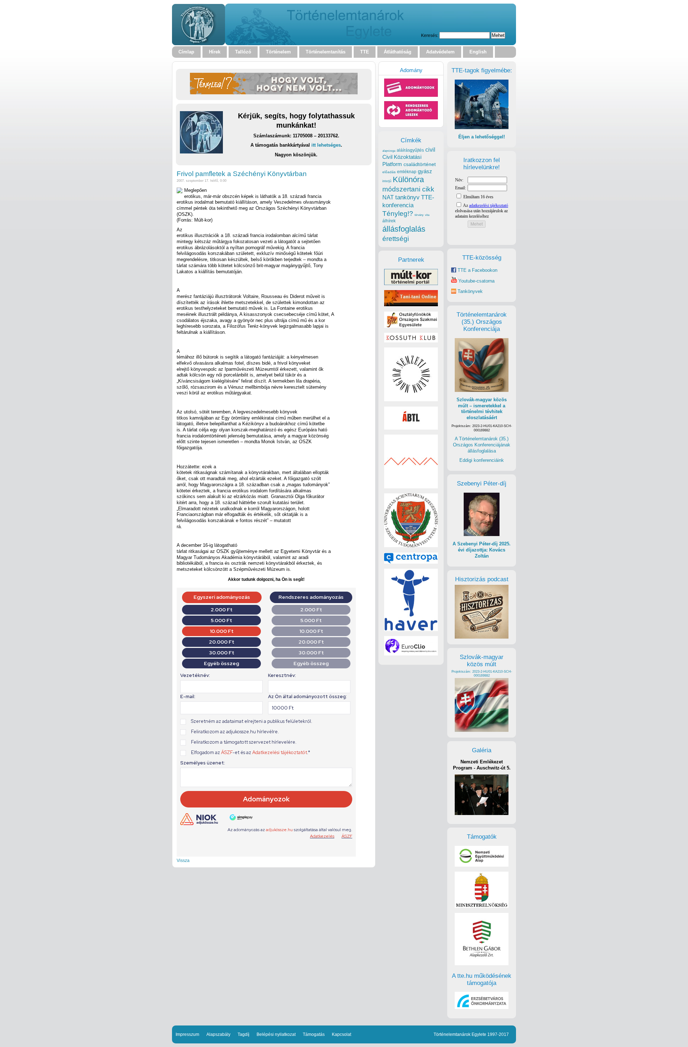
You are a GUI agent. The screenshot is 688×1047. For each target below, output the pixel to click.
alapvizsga (388, 150)
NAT (388, 197)
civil (430, 149)
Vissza (183, 860)
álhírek (389, 220)
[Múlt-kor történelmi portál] (411, 283)
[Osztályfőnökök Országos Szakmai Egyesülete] (411, 326)
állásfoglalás (403, 228)
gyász (425, 171)
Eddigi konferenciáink (481, 460)
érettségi (395, 238)
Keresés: (429, 35)
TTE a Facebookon (476, 270)
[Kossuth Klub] (411, 341)
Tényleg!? (397, 213)
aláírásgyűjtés (410, 150)
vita (427, 215)
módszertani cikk (408, 189)
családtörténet (419, 164)
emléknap (406, 171)
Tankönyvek (470, 291)
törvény (419, 215)
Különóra (408, 179)
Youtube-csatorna (475, 281)
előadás (389, 172)
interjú (386, 181)
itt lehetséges (326, 145)
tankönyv (407, 197)
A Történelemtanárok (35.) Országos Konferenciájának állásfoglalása (481, 444)
